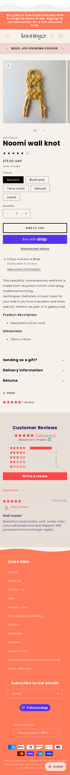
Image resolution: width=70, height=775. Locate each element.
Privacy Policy (18, 651)
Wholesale (15, 633)
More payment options (35, 248)
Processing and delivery (25, 616)
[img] (12, 501)
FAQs (11, 598)
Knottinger (20, 760)
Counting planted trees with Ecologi (34, 660)
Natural (40, 188)
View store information (24, 269)
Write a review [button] (34, 476)
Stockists (14, 642)
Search (13, 572)
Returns (13, 625)
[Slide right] (43, 130)
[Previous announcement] (7, 48)
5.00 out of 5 (45, 436)
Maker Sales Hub (20, 669)
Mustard (13, 180)
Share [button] (11, 393)
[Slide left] (26, 130)
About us (14, 581)
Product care (17, 607)
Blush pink (37, 180)
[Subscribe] (57, 693)
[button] (8, 36)
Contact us (16, 590)
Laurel (11, 197)
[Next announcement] (63, 48)
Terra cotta (16, 188)
